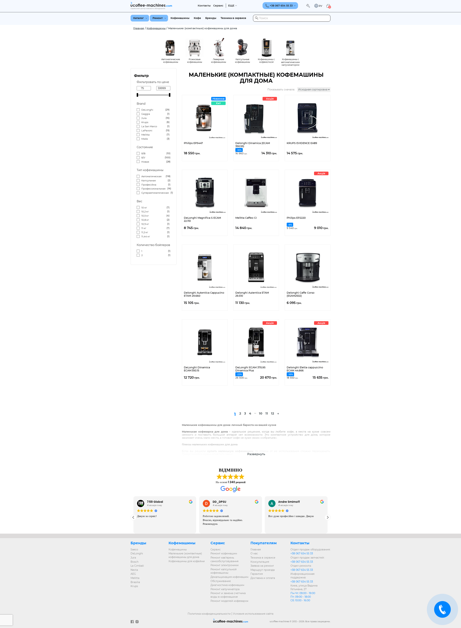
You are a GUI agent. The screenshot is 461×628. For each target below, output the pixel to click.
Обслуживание (221, 581)
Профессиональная (153, 188)
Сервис (218, 5)
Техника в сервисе (233, 18)
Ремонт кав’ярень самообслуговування (224, 559)
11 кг (143, 228)
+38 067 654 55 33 (301, 553)
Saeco (134, 549)
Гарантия (256, 573)
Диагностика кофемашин (227, 585)
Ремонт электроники (225, 565)
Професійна (148, 184)
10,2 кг (145, 211)
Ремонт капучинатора (225, 589)
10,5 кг (145, 215)
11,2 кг (144, 232)
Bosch (134, 561)
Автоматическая (151, 176)
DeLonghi (147, 109)
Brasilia (135, 582)
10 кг (144, 207)
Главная (138, 28)
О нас (254, 553)
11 (266, 413)
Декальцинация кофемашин (229, 577)
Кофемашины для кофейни (187, 561)
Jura (144, 118)
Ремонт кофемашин (224, 553)
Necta (134, 570)
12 (272, 413)
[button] (318, 6)
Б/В (143, 153)
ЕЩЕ (231, 5)
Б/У (143, 157)
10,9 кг (145, 224)
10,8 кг (145, 219)
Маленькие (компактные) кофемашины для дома (185, 555)
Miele (144, 138)
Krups (144, 122)
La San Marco (149, 126)
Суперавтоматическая (155, 192)
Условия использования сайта (253, 613)
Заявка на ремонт (262, 565)
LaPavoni (146, 130)
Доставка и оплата (262, 578)
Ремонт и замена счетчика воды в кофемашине (228, 595)
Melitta (145, 134)
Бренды (210, 18)
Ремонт (158, 18)
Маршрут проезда (262, 570)
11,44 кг (145, 236)
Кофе (197, 18)
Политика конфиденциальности (209, 613)
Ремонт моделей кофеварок (229, 601)
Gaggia (145, 113)
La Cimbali (137, 565)
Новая (145, 161)
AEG (133, 573)
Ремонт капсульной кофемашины (224, 571)
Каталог (138, 18)
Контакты (204, 5)
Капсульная (148, 180)
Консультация (259, 561)
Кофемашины (180, 18)
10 (260, 413)
